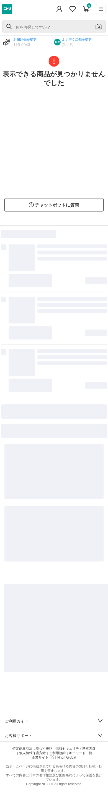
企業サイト (40, 757)
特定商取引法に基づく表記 (32, 748)
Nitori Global (66, 757)
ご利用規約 (57, 753)
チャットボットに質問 (57, 204)
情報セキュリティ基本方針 (76, 748)
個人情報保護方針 (32, 753)
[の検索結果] (9, 26)
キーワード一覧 (80, 753)
